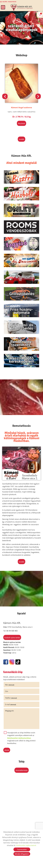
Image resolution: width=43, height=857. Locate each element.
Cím (6, 691)
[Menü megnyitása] (3, 7)
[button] (38, 96)
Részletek (21, 123)
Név (9, 685)
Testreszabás (22, 849)
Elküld (6, 750)
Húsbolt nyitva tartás (12, 637)
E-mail (10, 704)
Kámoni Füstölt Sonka (21, 107)
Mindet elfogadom (22, 854)
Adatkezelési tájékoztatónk (26, 845)
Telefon (11, 698)
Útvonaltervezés (22, 770)
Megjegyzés (9, 711)
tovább (21, 139)
